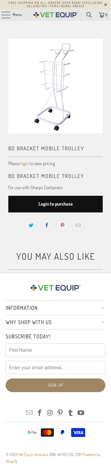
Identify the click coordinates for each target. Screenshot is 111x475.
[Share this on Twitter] (31, 225)
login (24, 163)
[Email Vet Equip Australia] (29, 413)
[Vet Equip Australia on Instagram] (50, 413)
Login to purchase (55, 204)
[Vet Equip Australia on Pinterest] (60, 413)
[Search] (89, 15)
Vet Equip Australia (33, 454)
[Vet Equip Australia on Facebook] (40, 413)
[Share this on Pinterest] (62, 225)
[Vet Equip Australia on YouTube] (80, 413)
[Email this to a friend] (78, 225)
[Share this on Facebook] (46, 225)
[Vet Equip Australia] (55, 15)
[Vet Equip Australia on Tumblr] (70, 413)
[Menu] (3, 15)
